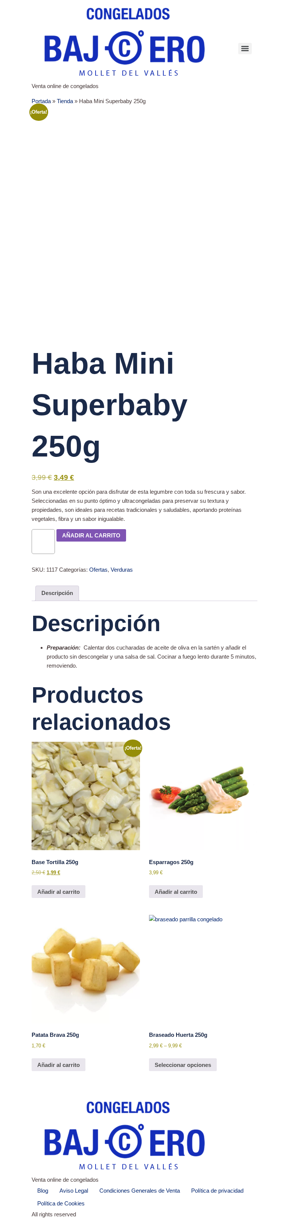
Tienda (65, 101)
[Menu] (245, 48)
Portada (41, 101)
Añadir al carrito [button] (58, 892)
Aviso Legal (73, 1190)
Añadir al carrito (91, 535)
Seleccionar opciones (183, 1065)
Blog (42, 1190)
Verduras (122, 569)
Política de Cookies (61, 1203)
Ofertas (98, 569)
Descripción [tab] (57, 593)
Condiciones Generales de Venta (139, 1190)
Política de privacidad (217, 1190)
